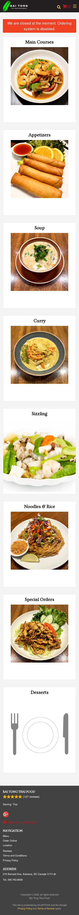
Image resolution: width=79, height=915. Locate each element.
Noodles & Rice (39, 506)
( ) (69, 6)
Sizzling (39, 413)
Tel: (13, 879)
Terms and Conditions (15, 855)
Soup (40, 227)
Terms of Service (46, 908)
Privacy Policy (10, 860)
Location (7, 845)
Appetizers (40, 135)
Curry (39, 320)
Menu (6, 836)
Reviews (7, 851)
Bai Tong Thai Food (19, 792)
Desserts (40, 692)
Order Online (10, 840)
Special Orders (39, 599)
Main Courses (39, 42)
